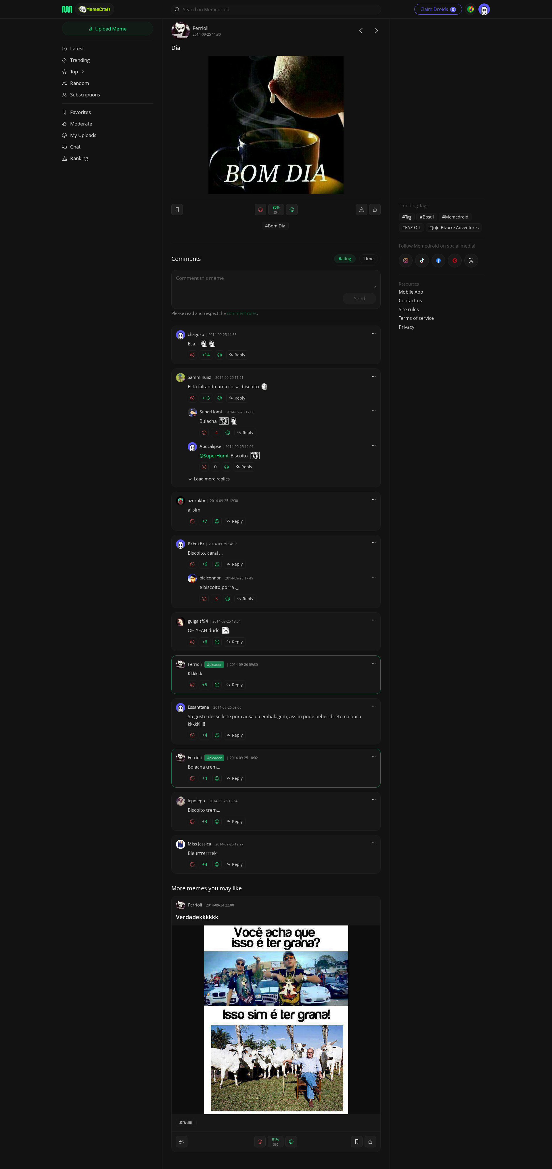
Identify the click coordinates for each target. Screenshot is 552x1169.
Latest (77, 48)
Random (79, 83)
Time (368, 258)
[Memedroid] (67, 9)
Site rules (409, 309)
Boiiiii (187, 1123)
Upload (110, 28)
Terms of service (416, 318)
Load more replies (212, 479)
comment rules (242, 313)
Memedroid (456, 217)
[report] (361, 209)
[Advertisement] (442, 108)
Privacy (406, 327)
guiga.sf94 (198, 621)
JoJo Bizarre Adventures (455, 227)
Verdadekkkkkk (197, 917)
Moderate (81, 123)
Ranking (79, 158)
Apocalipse (210, 446)
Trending (80, 60)
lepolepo (196, 800)
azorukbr (197, 500)
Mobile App (411, 292)
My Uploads (83, 135)
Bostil (428, 217)
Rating (345, 258)
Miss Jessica (199, 844)
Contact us (410, 300)
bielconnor (210, 578)
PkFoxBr (196, 543)
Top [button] (74, 71)
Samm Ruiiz (199, 377)
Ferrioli (200, 28)
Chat (75, 146)
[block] (375, 209)
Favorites (80, 112)
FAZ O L (413, 227)
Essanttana (198, 707)
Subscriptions (85, 94)
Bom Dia (276, 226)
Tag (408, 217)
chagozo (196, 334)
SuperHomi (210, 412)
